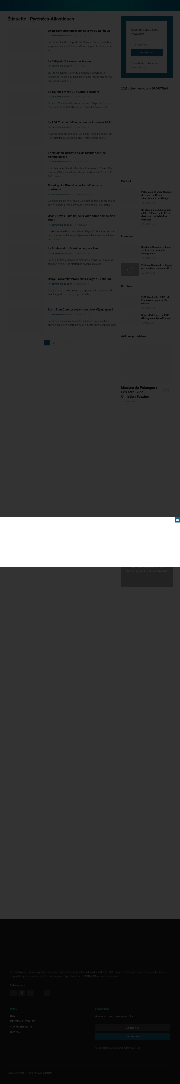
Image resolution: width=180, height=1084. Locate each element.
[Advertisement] (90, 542)
